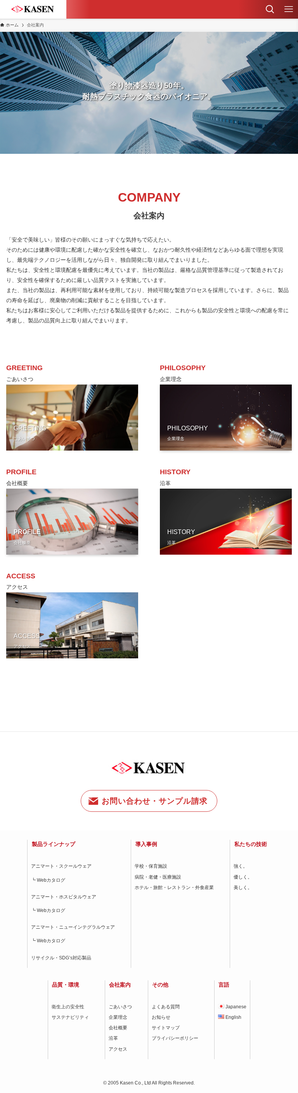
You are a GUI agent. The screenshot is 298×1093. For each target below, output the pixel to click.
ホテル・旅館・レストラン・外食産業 (174, 887)
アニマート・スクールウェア (61, 866)
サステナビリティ (70, 1017)
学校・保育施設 (151, 866)
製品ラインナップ (53, 844)
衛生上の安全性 (68, 1006)
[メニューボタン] (288, 9)
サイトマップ (166, 1027)
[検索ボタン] (270, 9)
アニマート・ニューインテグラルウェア (73, 927)
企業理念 (118, 1017)
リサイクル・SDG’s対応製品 (61, 958)
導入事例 (146, 844)
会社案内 (120, 985)
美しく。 (243, 887)
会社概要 (118, 1027)
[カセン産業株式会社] (33, 9)
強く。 (241, 866)
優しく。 (243, 877)
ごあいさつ (120, 1006)
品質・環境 (65, 985)
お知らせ (161, 1017)
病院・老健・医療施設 (158, 877)
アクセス (118, 1049)
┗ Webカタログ (48, 880)
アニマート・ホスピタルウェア (63, 897)
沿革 (113, 1038)
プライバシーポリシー (175, 1038)
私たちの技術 (250, 844)
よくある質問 (166, 1006)
